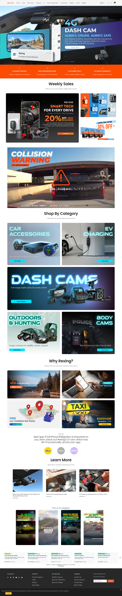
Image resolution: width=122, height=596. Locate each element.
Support (71, 3)
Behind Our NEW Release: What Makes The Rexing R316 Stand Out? (26, 495)
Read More (16, 498)
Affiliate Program (57, 577)
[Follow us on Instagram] (13, 577)
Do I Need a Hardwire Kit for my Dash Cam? (93, 494)
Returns (34, 582)
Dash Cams (30, 3)
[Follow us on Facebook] (7, 577)
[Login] (111, 3)
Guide (77, 3)
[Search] (108, 3)
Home (18, 3)
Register (84, 3)
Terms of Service (79, 580)
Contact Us (77, 577)
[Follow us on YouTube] (16, 577)
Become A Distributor (58, 580)
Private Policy (78, 582)
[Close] (120, 589)
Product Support (37, 577)
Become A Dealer (57, 582)
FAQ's (34, 580)
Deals (23, 3)
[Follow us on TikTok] (19, 577)
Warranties (35, 585)
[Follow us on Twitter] (10, 577)
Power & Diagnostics (52, 3)
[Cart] (114, 3)
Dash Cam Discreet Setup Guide (56, 494)
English (102, 3)
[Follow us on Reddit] (21, 577)
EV (44, 3)
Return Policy (78, 585)
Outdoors (38, 3)
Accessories (64, 3)
